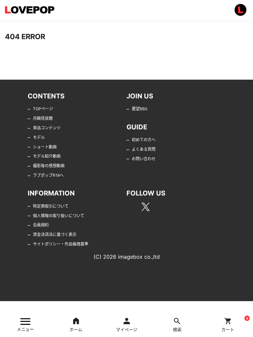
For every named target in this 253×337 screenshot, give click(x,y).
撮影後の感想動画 (49, 165)
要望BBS (140, 108)
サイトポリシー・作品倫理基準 (60, 244)
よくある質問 (143, 149)
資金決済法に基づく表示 (54, 234)
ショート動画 (45, 146)
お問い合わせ (143, 158)
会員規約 (41, 224)
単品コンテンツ (47, 127)
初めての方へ (143, 139)
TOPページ (43, 108)
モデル (39, 137)
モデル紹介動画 (47, 156)
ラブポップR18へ (48, 175)
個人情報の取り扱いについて (58, 215)
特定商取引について (51, 206)
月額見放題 (43, 118)
